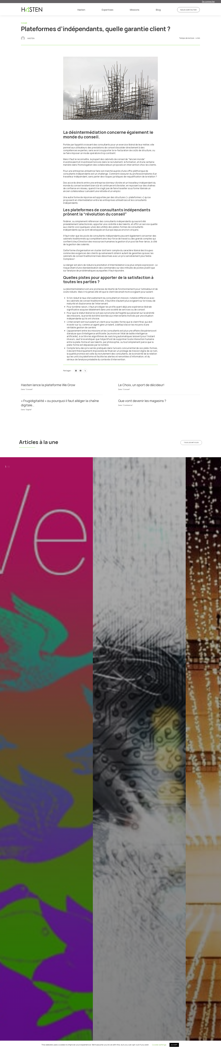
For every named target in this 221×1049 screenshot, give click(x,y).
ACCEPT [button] (174, 1045)
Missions (134, 9)
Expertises (107, 9)
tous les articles (191, 442)
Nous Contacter (188, 10)
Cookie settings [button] (159, 1044)
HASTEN (30, 38)
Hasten (81, 9)
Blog (158, 9)
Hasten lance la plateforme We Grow (48, 385)
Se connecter (208, 1)
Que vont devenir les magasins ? (142, 401)
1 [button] (5, 466)
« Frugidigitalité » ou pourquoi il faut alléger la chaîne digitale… (60, 403)
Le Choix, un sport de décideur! (141, 385)
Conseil (24, 23)
